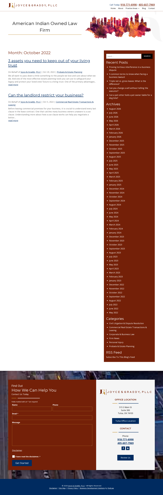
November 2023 (116, 240)
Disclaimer (17, 450)
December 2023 (116, 236)
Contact (151, 9)
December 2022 (116, 284)
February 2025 (116, 180)
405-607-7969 (147, 4)
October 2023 (115, 244)
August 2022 (115, 300)
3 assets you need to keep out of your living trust (49, 63)
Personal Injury (116, 342)
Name (15, 405)
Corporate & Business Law (121, 334)
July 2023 (113, 256)
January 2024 (115, 232)
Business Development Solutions (92, 488)
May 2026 (113, 120)
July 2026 (113, 112)
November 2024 (116, 192)
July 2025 (113, 160)
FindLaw (111, 488)
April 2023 (114, 268)
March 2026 (114, 128)
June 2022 (113, 308)
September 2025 (117, 152)
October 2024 (115, 196)
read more (13, 84)
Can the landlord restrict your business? (46, 95)
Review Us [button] (125, 457)
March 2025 (114, 176)
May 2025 (113, 168)
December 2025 (116, 140)
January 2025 (115, 184)
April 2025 (114, 172)
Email (15, 413)
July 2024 (113, 208)
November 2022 (116, 288)
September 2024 (117, 200)
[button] (161, 479)
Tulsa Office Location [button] (125, 421)
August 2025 (115, 156)
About (120, 9)
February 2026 (116, 132)
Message (16, 422)
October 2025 (115, 148)
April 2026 (114, 124)
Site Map (62, 488)
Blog (144, 9)
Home (113, 9)
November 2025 (116, 144)
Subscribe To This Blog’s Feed (120, 357)
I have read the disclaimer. (27, 456)
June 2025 (113, 164)
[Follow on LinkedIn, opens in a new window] (128, 448)
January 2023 (115, 280)
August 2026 (115, 108)
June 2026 (113, 116)
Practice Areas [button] (131, 9)
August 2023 (115, 252)
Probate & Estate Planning (69, 72)
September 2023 (117, 248)
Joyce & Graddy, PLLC (31, 72)
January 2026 (115, 136)
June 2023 (113, 260)
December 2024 (116, 188)
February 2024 (116, 228)
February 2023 (116, 276)
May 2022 (113, 312)
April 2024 (114, 220)
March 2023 (114, 272)
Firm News (114, 338)
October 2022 (115, 292)
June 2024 (113, 212)
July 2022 (113, 304)
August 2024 (115, 204)
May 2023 (113, 264)
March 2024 (114, 224)
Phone (55, 405)
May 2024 (113, 216)
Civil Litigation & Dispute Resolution (126, 323)
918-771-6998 (129, 4)
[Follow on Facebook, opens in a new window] (123, 448)
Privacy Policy (73, 488)
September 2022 (117, 296)
